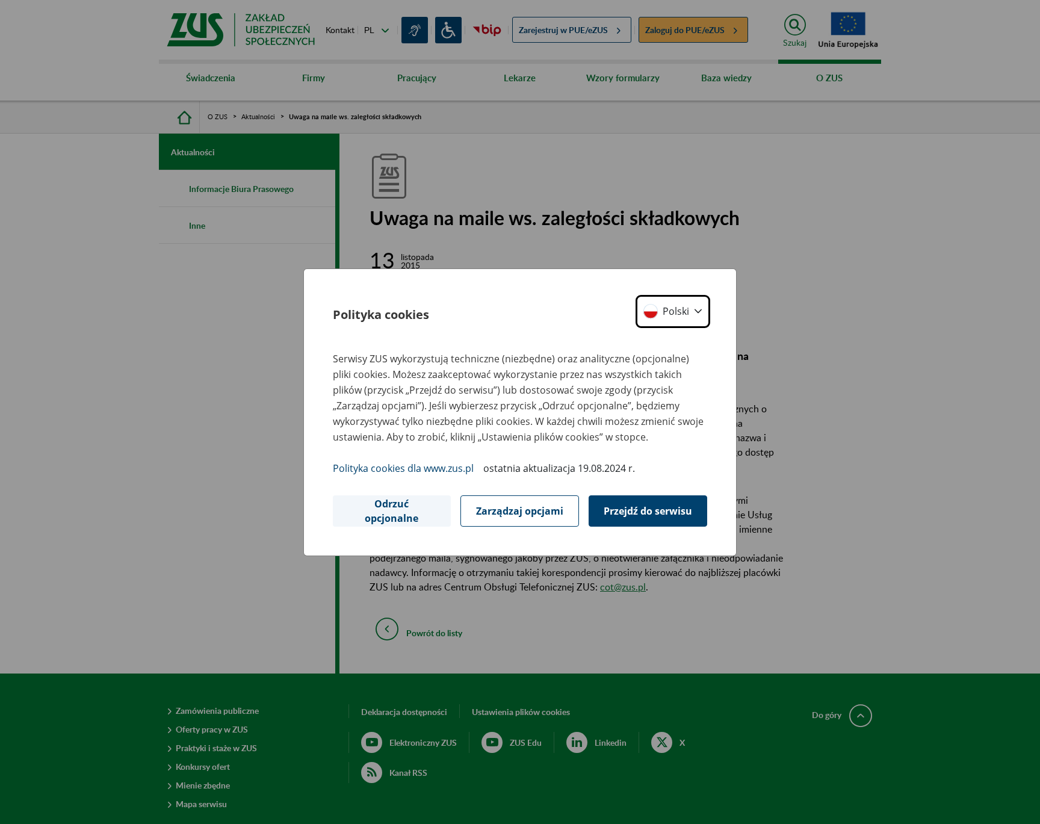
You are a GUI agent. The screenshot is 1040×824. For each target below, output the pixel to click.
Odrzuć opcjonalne (391, 511)
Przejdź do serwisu (648, 511)
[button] (673, 311)
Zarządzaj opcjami (519, 511)
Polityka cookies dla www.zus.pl (403, 468)
